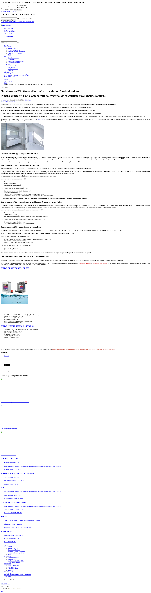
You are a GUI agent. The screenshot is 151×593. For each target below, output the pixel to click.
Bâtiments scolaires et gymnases (16, 551)
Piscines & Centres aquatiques (16, 553)
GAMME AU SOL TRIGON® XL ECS (15, 268)
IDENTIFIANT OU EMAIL (25, 18)
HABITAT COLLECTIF (10, 459)
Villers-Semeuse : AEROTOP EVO (14, 498)
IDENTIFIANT (21, 6)
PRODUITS (7, 556)
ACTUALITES (8, 28)
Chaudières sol (12, 559)
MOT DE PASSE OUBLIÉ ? (9, 11)
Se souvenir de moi (8, 9)
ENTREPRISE (8, 30)
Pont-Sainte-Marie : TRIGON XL (13, 535)
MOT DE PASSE (22, 8)
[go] (18, 42)
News (29, 100)
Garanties (10, 570)
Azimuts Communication (14, 588)
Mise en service (12, 567)
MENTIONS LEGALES (11, 576)
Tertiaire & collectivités (14, 550)
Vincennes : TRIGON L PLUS (12, 462)
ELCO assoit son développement (9, 428)
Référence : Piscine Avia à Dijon (13, 524)
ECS (26, 100)
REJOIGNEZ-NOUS (10, 31)
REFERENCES (6, 531)
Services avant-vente (13, 565)
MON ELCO (8, 33)
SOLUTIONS (8, 546)
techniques (40, 119)
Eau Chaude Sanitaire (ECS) (16, 561)
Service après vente (13, 568)
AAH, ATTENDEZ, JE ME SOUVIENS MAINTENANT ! (17, 22)
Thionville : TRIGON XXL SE (13, 513)
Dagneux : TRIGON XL (11, 484)
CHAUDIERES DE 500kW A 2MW (13, 502)
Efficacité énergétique (14, 562)
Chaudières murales (13, 557)
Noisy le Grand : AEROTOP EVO (14, 477)
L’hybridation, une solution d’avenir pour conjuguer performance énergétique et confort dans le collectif (32, 466)
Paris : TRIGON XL (10, 542)
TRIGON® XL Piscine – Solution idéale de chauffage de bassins (22, 520)
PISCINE (4, 517)
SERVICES (7, 564)
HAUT (3, 591)
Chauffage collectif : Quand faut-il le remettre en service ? (15, 402)
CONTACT (7, 573)
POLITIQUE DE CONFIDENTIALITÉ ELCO (17, 575)
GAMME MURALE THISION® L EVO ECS (17, 326)
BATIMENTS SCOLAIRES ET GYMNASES (17, 473)
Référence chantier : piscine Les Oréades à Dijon (17, 527)
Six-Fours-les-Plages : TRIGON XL (14, 480)
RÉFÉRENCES (8, 572)
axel (4, 100)
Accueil (6, 545)
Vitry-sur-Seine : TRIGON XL (12, 469)
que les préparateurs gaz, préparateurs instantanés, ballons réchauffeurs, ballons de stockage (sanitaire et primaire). (83, 349)
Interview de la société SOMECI (8, 455)
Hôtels (9, 554)
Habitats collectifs (12, 548)
